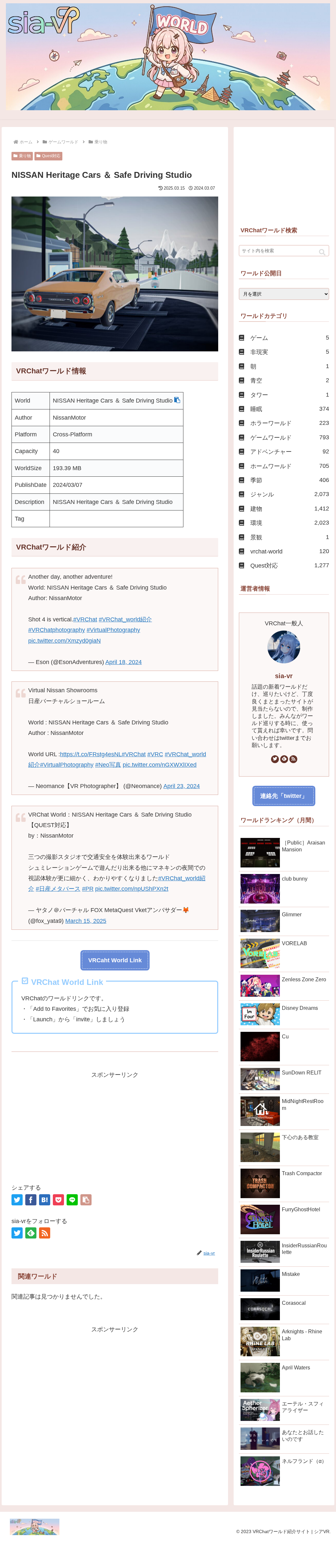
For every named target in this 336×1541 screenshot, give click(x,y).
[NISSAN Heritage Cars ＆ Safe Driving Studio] (44, 1199)
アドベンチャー (289, 451)
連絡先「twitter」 (283, 796)
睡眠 (289, 409)
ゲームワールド (289, 437)
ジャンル (289, 494)
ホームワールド (289, 466)
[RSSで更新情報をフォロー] (44, 1233)
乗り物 (25, 156)
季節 (289, 480)
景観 (289, 537)
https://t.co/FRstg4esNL (91, 754)
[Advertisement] (114, 1126)
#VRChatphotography (56, 630)
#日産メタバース (58, 888)
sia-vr (284, 675)
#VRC (155, 754)
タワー (289, 394)
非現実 (289, 351)
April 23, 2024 (181, 786)
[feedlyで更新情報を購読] (30, 1233)
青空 (289, 380)
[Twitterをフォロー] (17, 1233)
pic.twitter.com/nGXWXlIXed (160, 764)
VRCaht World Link (115, 960)
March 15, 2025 (85, 921)
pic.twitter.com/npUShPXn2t (131, 888)
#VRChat (85, 619)
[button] (177, 400)
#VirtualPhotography (113, 630)
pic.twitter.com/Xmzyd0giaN (64, 640)
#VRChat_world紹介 (125, 619)
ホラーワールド (289, 423)
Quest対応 (51, 156)
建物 (289, 508)
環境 (289, 522)
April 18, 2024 (123, 662)
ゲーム (289, 337)
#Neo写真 (108, 764)
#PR (88, 888)
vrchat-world (289, 551)
